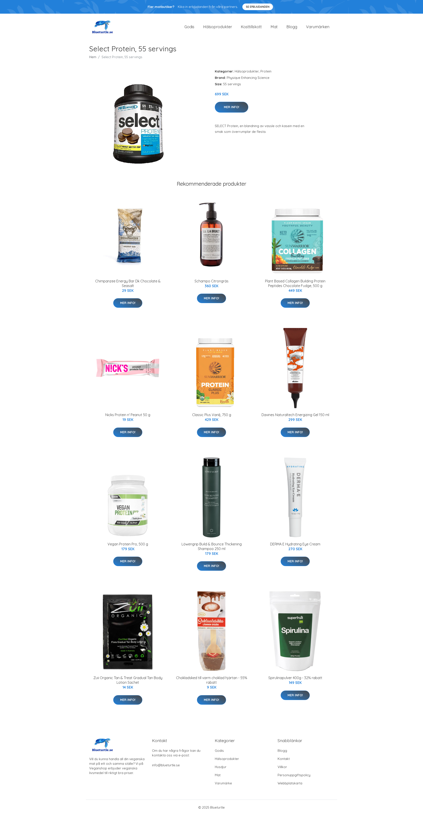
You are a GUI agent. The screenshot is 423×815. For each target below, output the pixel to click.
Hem (92, 57)
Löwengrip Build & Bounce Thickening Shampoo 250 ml (212, 546)
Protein (265, 71)
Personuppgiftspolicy (294, 775)
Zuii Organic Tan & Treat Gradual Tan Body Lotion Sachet (127, 680)
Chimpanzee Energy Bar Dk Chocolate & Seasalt (128, 283)
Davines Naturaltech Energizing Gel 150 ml (295, 415)
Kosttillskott (251, 26)
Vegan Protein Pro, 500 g (128, 544)
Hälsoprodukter (217, 26)
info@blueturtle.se (166, 765)
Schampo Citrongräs (211, 281)
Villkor (282, 767)
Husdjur (220, 767)
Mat (274, 26)
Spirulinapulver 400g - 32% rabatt (295, 678)
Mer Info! (231, 107)
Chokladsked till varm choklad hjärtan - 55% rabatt (211, 680)
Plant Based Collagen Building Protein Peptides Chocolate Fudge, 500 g (295, 283)
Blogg (291, 26)
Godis (189, 26)
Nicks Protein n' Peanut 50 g (127, 415)
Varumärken (317, 26)
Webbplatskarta (290, 783)
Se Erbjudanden (257, 6)
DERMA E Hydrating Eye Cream (295, 544)
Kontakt (284, 759)
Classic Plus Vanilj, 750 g (211, 415)
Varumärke (223, 783)
